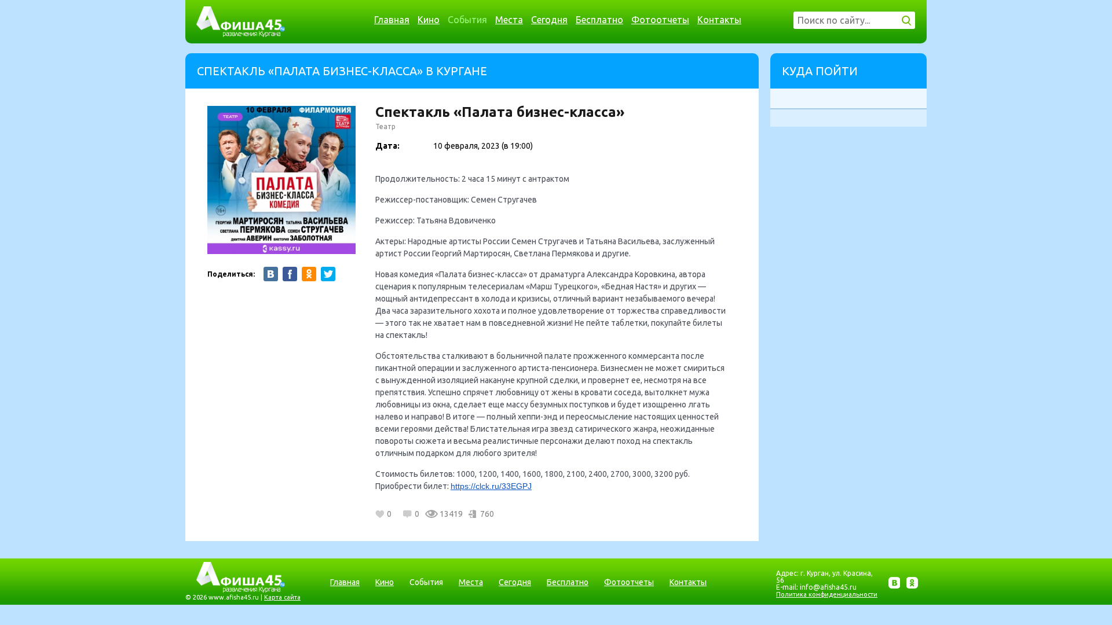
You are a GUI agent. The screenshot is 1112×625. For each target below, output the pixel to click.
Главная (391, 19)
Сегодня (549, 19)
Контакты (719, 19)
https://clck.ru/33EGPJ (491, 486)
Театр (385, 126)
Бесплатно (599, 19)
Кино (429, 19)
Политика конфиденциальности (826, 594)
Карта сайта (282, 597)
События (467, 19)
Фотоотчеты (660, 19)
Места (509, 19)
